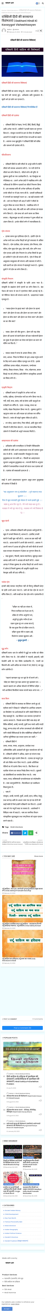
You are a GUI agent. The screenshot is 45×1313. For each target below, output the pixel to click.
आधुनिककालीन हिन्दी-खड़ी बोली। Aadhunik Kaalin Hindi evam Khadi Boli (31, 1164)
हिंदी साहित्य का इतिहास (12, 1282)
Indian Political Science (13, 1233)
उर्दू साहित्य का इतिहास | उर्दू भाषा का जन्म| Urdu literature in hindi (18, 960)
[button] (43, 3)
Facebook (17, 833)
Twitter (25, 832)
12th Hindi (7, 1289)
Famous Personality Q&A (13, 1222)
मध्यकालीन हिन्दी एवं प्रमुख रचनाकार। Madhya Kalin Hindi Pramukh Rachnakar (32, 1190)
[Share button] (36, 832)
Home (4, 10)
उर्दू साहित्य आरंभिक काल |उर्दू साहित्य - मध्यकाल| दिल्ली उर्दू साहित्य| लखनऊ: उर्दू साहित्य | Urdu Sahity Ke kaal (21, 925)
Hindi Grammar (10, 1293)
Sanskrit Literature (11, 1237)
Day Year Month (10, 1218)
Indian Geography (11, 1229)
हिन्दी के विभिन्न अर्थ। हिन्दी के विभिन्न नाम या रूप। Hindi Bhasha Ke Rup (12, 1163)
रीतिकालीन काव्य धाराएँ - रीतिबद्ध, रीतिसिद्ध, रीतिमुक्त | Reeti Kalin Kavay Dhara (21, 1111)
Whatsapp (30, 832)
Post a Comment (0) (22, 1028)
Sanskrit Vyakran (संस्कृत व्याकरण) (16, 1241)
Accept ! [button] (7, 1309)
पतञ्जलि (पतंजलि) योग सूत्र (13, 1278)
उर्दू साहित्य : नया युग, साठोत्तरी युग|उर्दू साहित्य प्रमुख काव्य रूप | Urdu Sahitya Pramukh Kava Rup (22, 890)
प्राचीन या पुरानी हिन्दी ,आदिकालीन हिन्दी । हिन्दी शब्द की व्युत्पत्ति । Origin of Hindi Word (12, 1190)
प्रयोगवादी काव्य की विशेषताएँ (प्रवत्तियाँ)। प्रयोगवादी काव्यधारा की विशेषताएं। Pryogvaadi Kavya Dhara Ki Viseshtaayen (23, 1126)
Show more (38, 856)
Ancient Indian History (12, 1210)
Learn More (15, 1304)
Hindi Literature (12, 10)
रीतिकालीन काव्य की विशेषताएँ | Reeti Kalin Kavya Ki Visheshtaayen (24, 1097)
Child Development (11, 1214)
